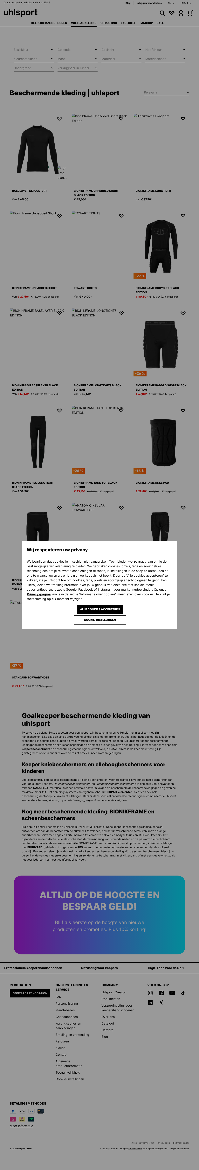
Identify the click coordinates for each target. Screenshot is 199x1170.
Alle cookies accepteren (100, 609)
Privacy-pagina (39, 594)
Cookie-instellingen (100, 619)
